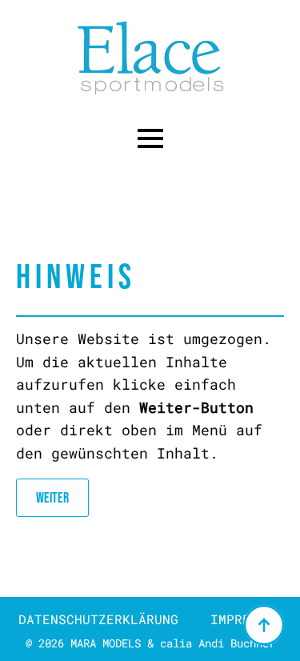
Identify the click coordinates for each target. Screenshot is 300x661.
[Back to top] (264, 625)
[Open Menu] (150, 138)
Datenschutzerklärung (98, 619)
